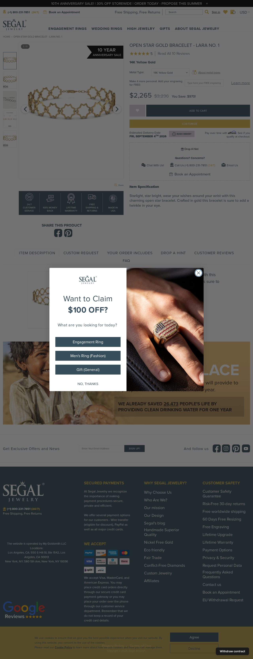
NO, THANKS (87, 383)
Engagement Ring (88, 342)
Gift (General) (87, 369)
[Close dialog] (198, 272)
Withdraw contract (232, 651)
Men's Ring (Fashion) (88, 356)
